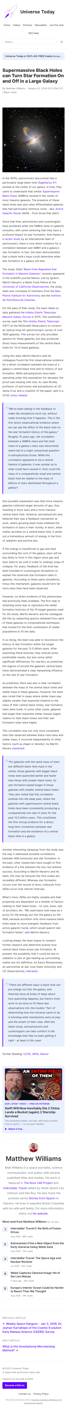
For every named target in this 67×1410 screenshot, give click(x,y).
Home (7, 25)
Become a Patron (14, 1385)
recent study (12, 239)
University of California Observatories (25, 286)
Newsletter (41, 25)
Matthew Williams (15, 88)
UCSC (27, 1054)
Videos (16, 25)
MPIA (35, 1054)
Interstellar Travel (15, 1188)
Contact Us (25, 1393)
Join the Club (56, 25)
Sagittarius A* (47, 182)
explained (18, 748)
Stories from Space (42, 1198)
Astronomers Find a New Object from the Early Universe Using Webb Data (37, 1245)
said (27, 932)
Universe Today (37, 12)
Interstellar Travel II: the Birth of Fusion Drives (36, 1230)
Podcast (27, 25)
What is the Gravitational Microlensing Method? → (28, 1348)
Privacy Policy (41, 1393)
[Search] (62, 42)
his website (40, 1213)
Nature (44, 1054)
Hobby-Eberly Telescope (44, 321)
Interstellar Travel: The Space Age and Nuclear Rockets (36, 1259)
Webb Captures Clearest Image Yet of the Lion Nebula (35, 1274)
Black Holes (10, 92)
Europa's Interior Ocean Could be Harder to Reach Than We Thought (37, 1289)
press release (19, 395)
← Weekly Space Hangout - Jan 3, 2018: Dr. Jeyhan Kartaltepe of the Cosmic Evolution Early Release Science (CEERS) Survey (32, 1327)
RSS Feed (33, 33)
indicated (31, 971)
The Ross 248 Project (38, 1183)
